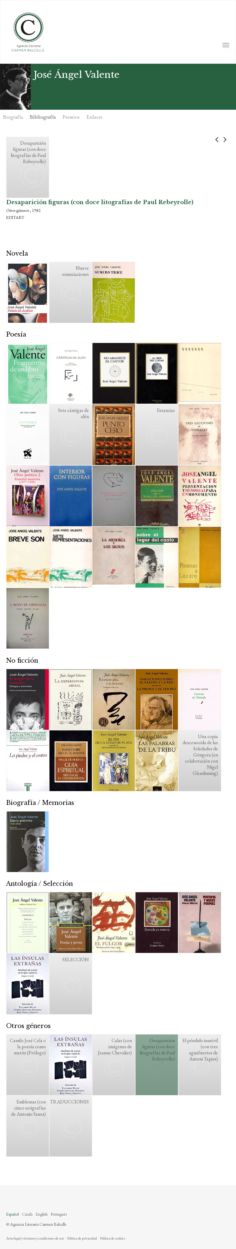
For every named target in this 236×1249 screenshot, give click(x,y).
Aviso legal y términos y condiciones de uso (35, 1238)
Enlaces (94, 116)
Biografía (13, 116)
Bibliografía (43, 116)
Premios (71, 116)
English (42, 1214)
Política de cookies (112, 1238)
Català (27, 1214)
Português (59, 1214)
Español (12, 1214)
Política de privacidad (82, 1238)
